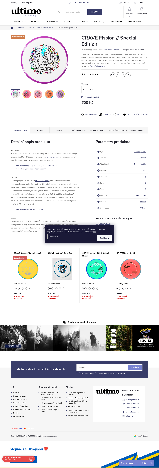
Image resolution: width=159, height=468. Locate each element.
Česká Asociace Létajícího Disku (50, 410)
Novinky (16, 413)
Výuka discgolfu (74, 406)
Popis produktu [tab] (20, 130)
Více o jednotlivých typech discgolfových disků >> (36, 165)
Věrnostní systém (19, 403)
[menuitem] (20, 22)
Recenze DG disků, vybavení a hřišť (51, 399)
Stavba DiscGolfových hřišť (78, 416)
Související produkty (116, 130)
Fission (143, 201)
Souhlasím (104, 238)
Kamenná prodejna (20, 399)
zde (94, 231)
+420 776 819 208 (132, 404)
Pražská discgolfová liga (49, 406)
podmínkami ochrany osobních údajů (112, 373)
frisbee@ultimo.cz (132, 400)
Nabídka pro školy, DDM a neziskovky (77, 402)
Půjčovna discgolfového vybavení (76, 394)
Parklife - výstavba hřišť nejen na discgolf (49, 394)
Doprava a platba (27, 3)
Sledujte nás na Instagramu (82, 322)
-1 (145, 183)
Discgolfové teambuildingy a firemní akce (78, 411)
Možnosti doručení (92, 97)
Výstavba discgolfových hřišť (51, 403)
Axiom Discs (141, 195)
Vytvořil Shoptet (142, 436)
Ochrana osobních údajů (22, 410)
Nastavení (53, 236)
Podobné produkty (137, 130)
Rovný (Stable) (140, 164)
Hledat (94, 12)
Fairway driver (52, 157)
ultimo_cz (129, 416)
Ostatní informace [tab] (97, 130)
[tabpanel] (28, 275)
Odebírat (135, 367)
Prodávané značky (19, 416)
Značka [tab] (78, 130)
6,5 (144, 170)
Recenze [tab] (40, 130)
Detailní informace (96, 66)
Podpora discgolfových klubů (78, 398)
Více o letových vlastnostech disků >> (31, 169)
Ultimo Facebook (132, 412)
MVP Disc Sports (42, 180)
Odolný (143, 208)
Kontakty (14, 3)
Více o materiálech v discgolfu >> (29, 209)
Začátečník (141, 158)
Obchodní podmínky (20, 406)
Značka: (141, 114)
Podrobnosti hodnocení (112, 50)
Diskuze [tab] (59, 130)
